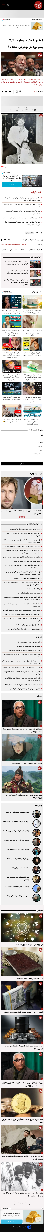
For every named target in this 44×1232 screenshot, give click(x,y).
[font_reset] (6, 92)
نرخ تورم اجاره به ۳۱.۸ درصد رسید (30, 589)
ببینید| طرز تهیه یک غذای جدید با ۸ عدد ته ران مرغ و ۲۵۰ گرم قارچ (21, 619)
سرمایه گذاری (12, 1221)
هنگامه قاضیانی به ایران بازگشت (19, 868)
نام (42, 435)
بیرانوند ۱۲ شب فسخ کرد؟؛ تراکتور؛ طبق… (17, 849)
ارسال (22, 464)
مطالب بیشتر (22, 1202)
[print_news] (17, 91)
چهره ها (38, 806)
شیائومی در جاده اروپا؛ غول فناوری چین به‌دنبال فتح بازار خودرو (21, 557)
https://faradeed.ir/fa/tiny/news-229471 (13, 245)
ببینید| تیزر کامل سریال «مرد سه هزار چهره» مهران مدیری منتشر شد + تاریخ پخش (21, 662)
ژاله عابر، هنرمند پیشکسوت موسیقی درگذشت (16, 831)
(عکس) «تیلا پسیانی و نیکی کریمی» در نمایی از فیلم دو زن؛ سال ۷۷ (21, 205)
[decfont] (3, 92)
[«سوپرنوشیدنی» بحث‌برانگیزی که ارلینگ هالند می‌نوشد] (36, 814)
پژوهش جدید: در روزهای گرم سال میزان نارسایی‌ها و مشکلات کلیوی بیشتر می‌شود (21, 541)
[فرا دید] (38, 5)
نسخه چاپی (5, 250)
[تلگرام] (9, 240)
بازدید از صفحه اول (34, 249)
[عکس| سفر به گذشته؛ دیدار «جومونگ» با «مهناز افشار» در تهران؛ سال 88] (22, 779)
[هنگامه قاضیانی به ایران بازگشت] (36, 870)
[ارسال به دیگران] (20, 91)
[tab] (24, 517)
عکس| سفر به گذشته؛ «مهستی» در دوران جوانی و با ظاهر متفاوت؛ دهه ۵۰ (23, 534)
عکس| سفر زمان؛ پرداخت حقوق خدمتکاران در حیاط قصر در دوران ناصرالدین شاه (22, 679)
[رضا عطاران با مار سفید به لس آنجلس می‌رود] (36, 888)
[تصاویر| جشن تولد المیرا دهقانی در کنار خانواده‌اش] (22, 747)
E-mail (40, 442)
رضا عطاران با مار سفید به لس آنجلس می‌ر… (16, 886)
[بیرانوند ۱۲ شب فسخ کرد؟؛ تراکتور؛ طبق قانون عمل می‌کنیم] (36, 851)
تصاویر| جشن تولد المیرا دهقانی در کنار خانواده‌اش (25, 689)
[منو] (4, 5)
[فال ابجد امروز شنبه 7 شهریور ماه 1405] (22, 927)
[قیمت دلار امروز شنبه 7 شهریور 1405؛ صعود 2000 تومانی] (22, 995)
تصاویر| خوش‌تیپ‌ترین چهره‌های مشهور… (16, 840)
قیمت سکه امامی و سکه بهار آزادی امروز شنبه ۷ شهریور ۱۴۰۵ (22, 684)
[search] (8, 5)
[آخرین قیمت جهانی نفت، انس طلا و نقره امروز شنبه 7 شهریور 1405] (22, 1029)
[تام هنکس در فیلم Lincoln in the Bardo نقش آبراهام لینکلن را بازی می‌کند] (36, 823)
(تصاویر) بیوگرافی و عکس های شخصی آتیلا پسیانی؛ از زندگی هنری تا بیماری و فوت (22, 223)
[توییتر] (5, 240)
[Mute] (27, 185)
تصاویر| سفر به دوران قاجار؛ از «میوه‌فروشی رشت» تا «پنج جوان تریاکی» (21, 672)
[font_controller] (10, 92)
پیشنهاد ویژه (36, 474)
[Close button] (42, 1208)
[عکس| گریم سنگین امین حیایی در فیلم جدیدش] (36, 879)
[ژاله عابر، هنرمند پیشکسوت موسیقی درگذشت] (36, 833)
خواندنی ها (36, 257)
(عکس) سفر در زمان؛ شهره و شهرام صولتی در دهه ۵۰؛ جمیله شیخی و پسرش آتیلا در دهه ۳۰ (22, 199)
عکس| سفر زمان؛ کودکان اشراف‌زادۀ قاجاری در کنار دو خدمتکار (21, 614)
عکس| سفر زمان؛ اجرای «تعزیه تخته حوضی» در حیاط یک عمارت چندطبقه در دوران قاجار (23, 551)
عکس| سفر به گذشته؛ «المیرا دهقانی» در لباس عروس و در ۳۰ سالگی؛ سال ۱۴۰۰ (22, 566)
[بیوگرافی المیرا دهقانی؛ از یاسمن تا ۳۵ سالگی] (36, 861)
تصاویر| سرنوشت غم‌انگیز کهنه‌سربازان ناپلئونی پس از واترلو (22, 546)
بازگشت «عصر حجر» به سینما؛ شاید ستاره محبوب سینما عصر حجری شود (17, 272)
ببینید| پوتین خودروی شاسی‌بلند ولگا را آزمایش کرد (25, 529)
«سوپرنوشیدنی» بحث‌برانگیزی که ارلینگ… (16, 812)
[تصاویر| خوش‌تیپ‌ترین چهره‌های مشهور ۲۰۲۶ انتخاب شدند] (36, 842)
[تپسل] (3, 173)
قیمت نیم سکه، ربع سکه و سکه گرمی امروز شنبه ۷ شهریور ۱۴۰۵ (21, 667)
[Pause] (24, 185)
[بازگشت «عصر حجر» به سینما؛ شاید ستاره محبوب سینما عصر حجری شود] (35, 273)
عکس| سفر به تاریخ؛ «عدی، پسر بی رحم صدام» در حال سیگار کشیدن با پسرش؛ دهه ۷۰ (22, 598)
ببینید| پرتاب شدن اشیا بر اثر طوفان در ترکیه (27, 561)
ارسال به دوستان (19, 249)
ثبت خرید (11, 184)
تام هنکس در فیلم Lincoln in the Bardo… (15, 821)
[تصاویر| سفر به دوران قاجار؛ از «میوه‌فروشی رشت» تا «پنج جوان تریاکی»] (22, 1139)
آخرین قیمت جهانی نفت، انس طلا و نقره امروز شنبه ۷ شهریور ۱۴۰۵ (21, 655)
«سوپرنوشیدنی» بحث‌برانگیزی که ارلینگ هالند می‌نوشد (24, 629)
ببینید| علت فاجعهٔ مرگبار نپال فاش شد (29, 593)
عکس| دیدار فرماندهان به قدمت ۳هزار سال (27, 578)
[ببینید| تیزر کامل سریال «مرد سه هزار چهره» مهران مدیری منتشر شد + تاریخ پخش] (22, 713)
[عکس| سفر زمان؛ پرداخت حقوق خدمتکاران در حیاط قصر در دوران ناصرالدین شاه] (22, 1176)
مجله (39, 696)
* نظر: (41, 450)
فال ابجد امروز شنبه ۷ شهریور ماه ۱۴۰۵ (29, 642)
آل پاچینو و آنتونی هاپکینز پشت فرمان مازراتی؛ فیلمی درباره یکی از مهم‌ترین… (16, 262)
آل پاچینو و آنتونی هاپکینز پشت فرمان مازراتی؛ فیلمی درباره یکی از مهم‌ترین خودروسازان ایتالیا (22, 573)
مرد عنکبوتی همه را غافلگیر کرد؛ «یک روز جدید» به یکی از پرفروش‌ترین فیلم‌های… (16, 282)
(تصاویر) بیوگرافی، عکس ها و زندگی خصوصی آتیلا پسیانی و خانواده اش (22, 212)
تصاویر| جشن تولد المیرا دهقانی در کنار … (17, 896)
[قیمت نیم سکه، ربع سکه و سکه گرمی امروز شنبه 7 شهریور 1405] (22, 1102)
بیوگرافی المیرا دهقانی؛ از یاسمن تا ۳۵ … (17, 859)
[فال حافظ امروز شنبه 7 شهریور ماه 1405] (22, 961)
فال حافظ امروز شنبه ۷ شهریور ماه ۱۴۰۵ (28, 646)
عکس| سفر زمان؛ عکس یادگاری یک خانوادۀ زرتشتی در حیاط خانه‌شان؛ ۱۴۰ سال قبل (22, 583)
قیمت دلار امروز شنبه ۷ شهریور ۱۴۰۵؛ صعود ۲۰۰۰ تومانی (24, 650)
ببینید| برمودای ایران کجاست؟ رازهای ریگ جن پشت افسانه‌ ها (21, 610)
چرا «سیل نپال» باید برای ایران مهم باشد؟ (28, 625)
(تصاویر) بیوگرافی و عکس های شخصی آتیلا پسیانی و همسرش (21, 218)
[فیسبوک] (1, 240)
